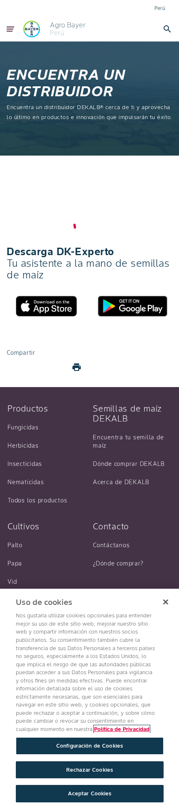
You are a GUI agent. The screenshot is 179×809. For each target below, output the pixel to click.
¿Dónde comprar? (118, 563)
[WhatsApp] (57, 367)
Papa (14, 563)
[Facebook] (17, 367)
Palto (14, 545)
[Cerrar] (166, 602)
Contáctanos (111, 545)
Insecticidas (24, 464)
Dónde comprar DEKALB (129, 464)
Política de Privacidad (121, 729)
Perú (160, 8)
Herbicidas (23, 445)
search (167, 29)
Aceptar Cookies (90, 793)
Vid (12, 581)
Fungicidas (23, 427)
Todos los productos (37, 500)
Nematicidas (25, 482)
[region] (89, 699)
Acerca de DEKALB (121, 482)
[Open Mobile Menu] (10, 29)
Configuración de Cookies (89, 745)
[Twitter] (37, 367)
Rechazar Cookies (89, 769)
